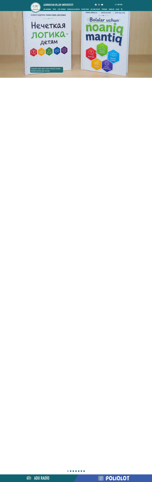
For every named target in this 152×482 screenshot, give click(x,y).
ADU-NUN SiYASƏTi (95, 9)
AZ (116, 5)
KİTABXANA (104, 9)
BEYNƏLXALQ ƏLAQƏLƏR (73, 9)
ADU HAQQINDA (47, 9)
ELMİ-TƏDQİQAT (62, 9)
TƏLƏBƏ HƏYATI (85, 9)
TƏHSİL (54, 9)
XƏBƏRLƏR (111, 9)
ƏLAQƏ (117, 9)
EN (119, 5)
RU (121, 5)
